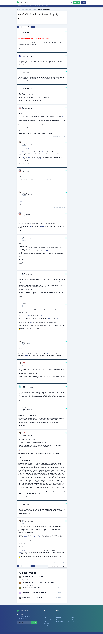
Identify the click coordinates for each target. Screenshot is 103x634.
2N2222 (53, 179)
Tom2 (23, 237)
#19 (66, 503)
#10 (66, 213)
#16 (66, 386)
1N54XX (31, 351)
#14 (66, 341)
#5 (66, 87)
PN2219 (30, 226)
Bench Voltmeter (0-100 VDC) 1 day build (32, 597)
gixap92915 (28, 579)
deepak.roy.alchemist (30, 585)
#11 (66, 237)
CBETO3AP (24, 578)
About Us (18, 616)
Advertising (35, 616)
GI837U (41, 315)
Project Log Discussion (35, 598)
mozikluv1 (24, 55)
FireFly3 (24, 303)
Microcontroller (71, 615)
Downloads (46, 625)
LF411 (23, 122)
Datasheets (45, 5)
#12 (66, 273)
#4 (66, 71)
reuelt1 (23, 273)
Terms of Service (77, 632)
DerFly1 (23, 107)
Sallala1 (21, 18)
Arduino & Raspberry (72, 612)
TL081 (63, 116)
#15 (66, 362)
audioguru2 (29, 590)
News (45, 612)
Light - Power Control (72, 619)
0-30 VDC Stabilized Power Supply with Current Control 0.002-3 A (38, 582)
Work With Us (29, 616)
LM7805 (24, 550)
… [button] (25, 26)
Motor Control (71, 617)
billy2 (23, 520)
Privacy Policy (71, 632)
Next (32, 26)
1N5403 (57, 318)
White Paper (46, 623)
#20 (66, 520)
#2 (66, 31)
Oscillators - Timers (59, 621)
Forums (26, 5)
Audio (56, 612)
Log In (83, 2)
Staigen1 (24, 386)
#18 (66, 432)
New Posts (30, 22)
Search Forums (22, 22)
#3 (66, 55)
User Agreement (83, 632)
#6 (66, 107)
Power (56, 619)
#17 (66, 408)
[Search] (71, 2)
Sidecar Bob (24, 598)
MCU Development (59, 615)
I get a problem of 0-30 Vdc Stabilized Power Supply (34, 592)
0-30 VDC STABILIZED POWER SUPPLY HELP (33, 587)
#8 (66, 170)
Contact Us (23, 616)
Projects (45, 617)
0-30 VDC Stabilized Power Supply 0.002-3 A (33, 576)
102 (28, 26)
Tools (31, 5)
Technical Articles (47, 619)
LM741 (61, 120)
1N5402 (28, 315)
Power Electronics (34, 578)
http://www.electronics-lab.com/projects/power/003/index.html (32, 40)
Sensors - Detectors (72, 621)
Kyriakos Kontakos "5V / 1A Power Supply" (32, 536)
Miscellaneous (58, 617)
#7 (66, 142)
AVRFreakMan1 (25, 71)
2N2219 (46, 179)
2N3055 (47, 250)
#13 (66, 304)
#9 (66, 192)
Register (76, 2)
